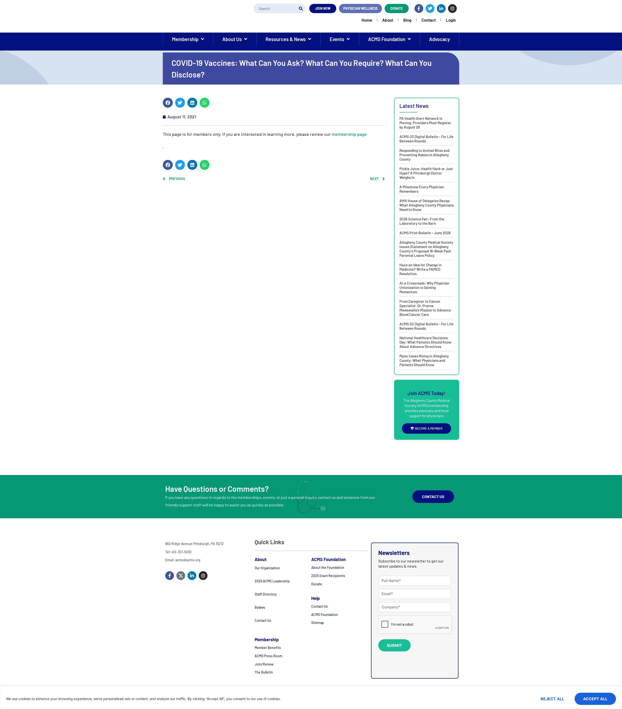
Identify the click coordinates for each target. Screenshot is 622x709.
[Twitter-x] (180, 575)
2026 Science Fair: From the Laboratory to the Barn (421, 221)
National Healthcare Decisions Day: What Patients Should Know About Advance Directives (425, 342)
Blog (407, 19)
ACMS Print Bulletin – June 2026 (425, 233)
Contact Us (263, 620)
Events (337, 39)
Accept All (595, 698)
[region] (311, 697)
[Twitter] (430, 8)
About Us (232, 39)
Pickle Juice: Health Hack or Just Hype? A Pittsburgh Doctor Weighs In (426, 173)
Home (367, 19)
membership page (349, 134)
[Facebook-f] (419, 8)
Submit (394, 645)
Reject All (552, 698)
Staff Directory (266, 594)
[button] (168, 103)
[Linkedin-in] (441, 8)
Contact (429, 19)
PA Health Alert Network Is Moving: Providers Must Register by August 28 (425, 122)
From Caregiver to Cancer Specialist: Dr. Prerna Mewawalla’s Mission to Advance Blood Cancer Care (425, 308)
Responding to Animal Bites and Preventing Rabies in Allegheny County (424, 154)
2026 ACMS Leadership (272, 581)
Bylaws (260, 607)
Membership (185, 39)
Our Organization (267, 568)
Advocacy (439, 39)
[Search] (301, 8)
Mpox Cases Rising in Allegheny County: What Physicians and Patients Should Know (424, 360)
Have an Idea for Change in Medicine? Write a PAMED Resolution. (420, 269)
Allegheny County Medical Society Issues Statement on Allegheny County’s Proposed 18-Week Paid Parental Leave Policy (426, 249)
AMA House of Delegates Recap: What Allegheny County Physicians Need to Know (426, 205)
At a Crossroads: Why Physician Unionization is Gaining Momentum (424, 287)
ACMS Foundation (386, 39)
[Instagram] (452, 8)
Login (451, 19)
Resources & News (286, 39)
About (387, 19)
